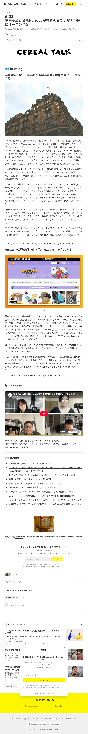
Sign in (81, 4)
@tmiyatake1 (77, 536)
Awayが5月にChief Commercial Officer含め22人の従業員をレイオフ (41, 491)
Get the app (54, 724)
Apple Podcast (12, 447)
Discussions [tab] (21, 624)
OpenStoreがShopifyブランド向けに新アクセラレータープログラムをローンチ (45, 500)
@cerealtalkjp (20, 536)
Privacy (54, 719)
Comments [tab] (10, 597)
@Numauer (39, 536)
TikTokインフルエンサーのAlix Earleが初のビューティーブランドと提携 (42, 475)
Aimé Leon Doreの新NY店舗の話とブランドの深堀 (32, 487)
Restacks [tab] (19, 597)
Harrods (29, 141)
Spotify (24, 447)
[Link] (2, 68)
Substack (33, 729)
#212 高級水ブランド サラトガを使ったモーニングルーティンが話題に (33, 632)
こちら (69, 444)
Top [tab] (7, 624)
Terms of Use (54, 685)
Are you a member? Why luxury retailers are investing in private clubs (41, 243)
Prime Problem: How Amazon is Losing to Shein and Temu (35, 375)
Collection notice (70, 719)
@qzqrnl (57, 536)
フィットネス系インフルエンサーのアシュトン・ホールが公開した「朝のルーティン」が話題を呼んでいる (34, 637)
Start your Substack (38, 724)
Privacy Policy (60, 687)
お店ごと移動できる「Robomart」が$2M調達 (30, 479)
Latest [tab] (13, 624)
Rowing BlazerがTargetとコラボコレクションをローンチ (35, 483)
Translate (9, 12)
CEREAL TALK (14, 33)
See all (9, 686)
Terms (60, 719)
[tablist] (14, 597)
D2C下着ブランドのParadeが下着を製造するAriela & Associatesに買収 (42, 496)
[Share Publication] (61, 4)
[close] (64, 647)
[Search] (57, 4)
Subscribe (70, 4)
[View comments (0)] (14, 40)
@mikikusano (18, 538)
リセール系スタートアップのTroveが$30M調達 (31, 463)
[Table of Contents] (2, 367)
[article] (44, 637)
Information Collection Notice (43, 687)
